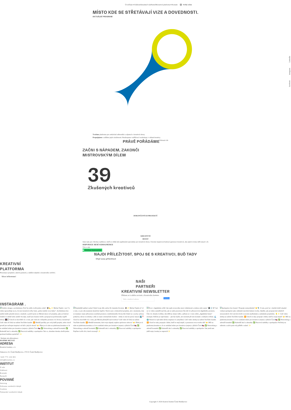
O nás (149, 5)
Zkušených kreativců (111, 177)
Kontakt (175, 5)
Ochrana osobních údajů (10, 386)
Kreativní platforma (163, 5)
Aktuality (143, 5)
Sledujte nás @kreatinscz (9, 338)
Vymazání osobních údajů (11, 392)
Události (137, 5)
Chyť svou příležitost (106, 259)
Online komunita (93, 250)
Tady (131, 5)
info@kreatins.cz (7, 360)
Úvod (127, 5)
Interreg (3, 383)
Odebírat (166, 298)
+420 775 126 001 (8, 357)
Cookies (3, 389)
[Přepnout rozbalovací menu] (133, 5)
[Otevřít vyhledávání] (179, 5)
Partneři (153, 5)
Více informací (9, 276)
